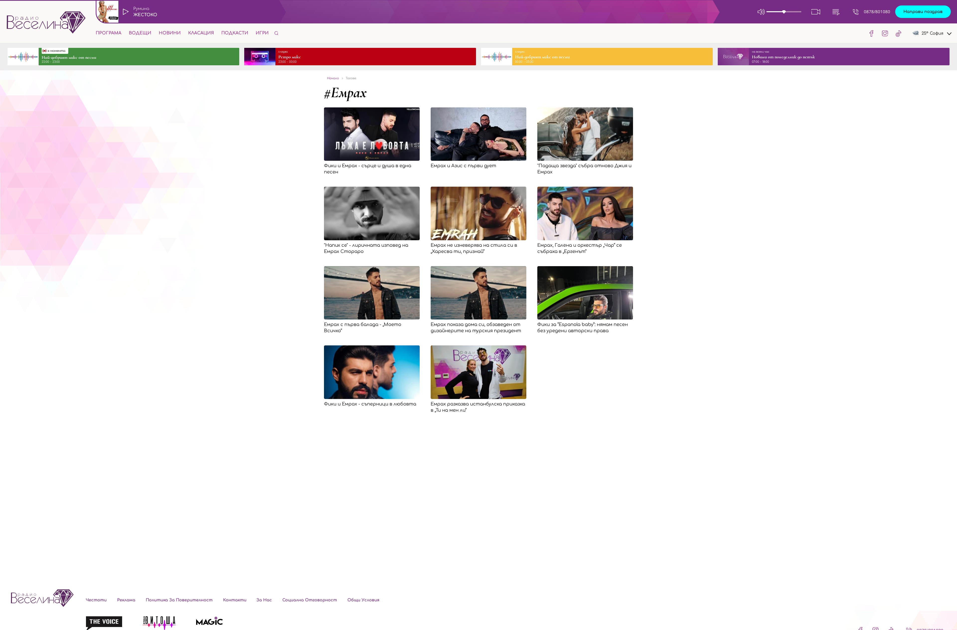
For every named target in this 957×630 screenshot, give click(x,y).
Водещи (140, 33)
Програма (108, 33)
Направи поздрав (923, 11)
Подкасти (234, 33)
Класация (201, 33)
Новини (170, 33)
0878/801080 (877, 11)
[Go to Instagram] (885, 33)
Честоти (96, 600)
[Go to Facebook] (871, 33)
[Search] (276, 33)
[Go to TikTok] (897, 33)
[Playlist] (836, 12)
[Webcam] (816, 12)
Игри (262, 33)
